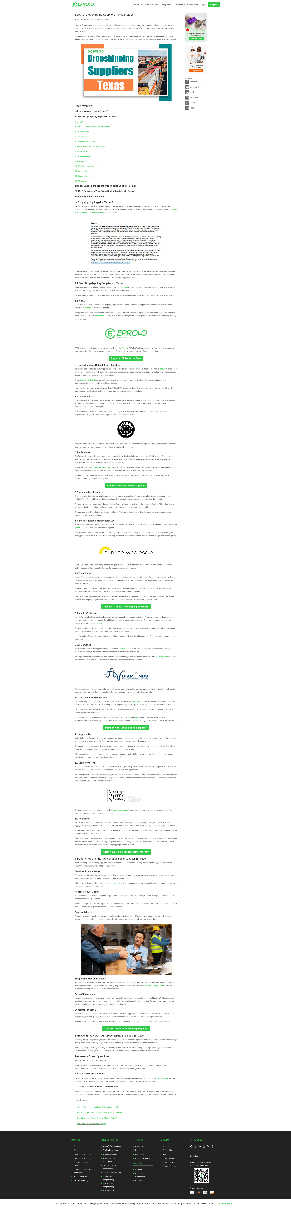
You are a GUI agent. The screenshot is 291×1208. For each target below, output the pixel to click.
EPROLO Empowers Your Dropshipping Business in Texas (104, 191)
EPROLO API (108, 1190)
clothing (88, 308)
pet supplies (117, 883)
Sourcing (77, 1146)
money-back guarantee (100, 467)
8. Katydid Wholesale (83, 156)
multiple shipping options (155, 986)
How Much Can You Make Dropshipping (92, 1124)
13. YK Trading (80, 181)
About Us (138, 4)
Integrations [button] (167, 4)
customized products (121, 810)
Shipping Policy (169, 1162)
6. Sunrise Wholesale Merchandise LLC (90, 146)
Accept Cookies (226, 1203)
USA (90, 623)
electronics (136, 701)
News (165, 1154)
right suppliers (122, 287)
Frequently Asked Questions (89, 196)
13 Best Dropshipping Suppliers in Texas (96, 116)
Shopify (125, 348)
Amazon (127, 717)
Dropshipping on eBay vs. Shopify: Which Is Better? (97, 1118)
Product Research (142, 1158)
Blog (137, 1150)
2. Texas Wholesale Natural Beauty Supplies (92, 127)
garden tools (80, 528)
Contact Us (167, 1150)
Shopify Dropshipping (112, 1146)
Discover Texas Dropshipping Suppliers (126, 606)
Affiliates (138, 1169)
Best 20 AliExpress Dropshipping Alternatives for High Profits (101, 1112)
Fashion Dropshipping (83, 1154)
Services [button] (179, 4)
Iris (78, 19)
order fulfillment (100, 316)
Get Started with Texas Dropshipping (126, 1028)
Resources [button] (192, 4)
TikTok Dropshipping (111, 1150)
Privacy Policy (201, 1203)
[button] (195, 1146)
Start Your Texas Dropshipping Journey (126, 851)
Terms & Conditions (170, 1166)
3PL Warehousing (81, 1180)
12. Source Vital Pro (83, 176)
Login (203, 4)
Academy (139, 1146)
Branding (77, 1150)
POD (157, 4)
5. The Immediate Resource (86, 142)
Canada (99, 623)
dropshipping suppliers (100, 19)
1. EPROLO (79, 122)
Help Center (140, 1154)
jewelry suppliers (124, 649)
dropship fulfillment (87, 380)
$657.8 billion (163, 1078)
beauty (163, 369)
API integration (162, 657)
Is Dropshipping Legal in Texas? (91, 111)
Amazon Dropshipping (112, 1172)
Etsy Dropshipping (110, 1154)
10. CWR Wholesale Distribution (87, 166)
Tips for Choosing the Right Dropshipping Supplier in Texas (106, 185)
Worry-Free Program (82, 1158)
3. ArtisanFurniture (82, 132)
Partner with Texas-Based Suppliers (126, 727)
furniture (97, 403)
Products (149, 4)
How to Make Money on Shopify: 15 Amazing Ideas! (97, 1107)
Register (214, 4)
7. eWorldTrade (81, 151)
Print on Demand (80, 1176)
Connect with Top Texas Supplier (126, 485)
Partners (138, 1180)
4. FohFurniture (81, 137)
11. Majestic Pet (81, 171)
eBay (136, 717)
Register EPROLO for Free (126, 358)
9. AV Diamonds (81, 161)
